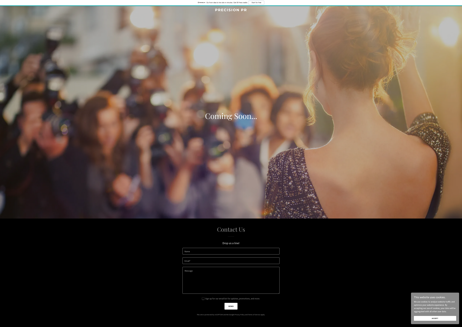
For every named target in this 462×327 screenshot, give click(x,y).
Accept (435, 318)
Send (231, 306)
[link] (231, 10)
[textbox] (231, 251)
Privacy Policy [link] (240, 315)
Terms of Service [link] (254, 315)
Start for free (256, 2)
